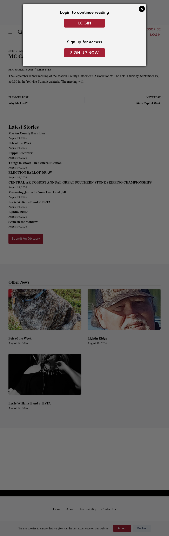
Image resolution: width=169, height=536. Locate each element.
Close (142, 9)
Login (84, 23)
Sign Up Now (84, 52)
